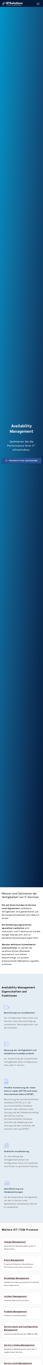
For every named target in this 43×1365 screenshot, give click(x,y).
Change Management (15, 1241)
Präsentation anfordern (23, 461)
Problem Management (15, 1311)
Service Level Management (18, 1363)
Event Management (14, 1260)
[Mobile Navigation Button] (38, 4)
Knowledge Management (16, 1278)
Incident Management (15, 1296)
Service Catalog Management (19, 1345)
